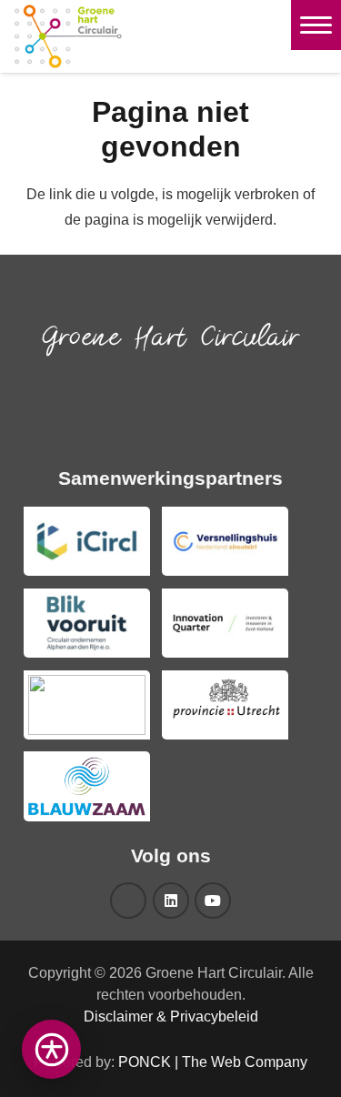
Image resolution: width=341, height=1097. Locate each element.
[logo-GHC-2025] (68, 36)
